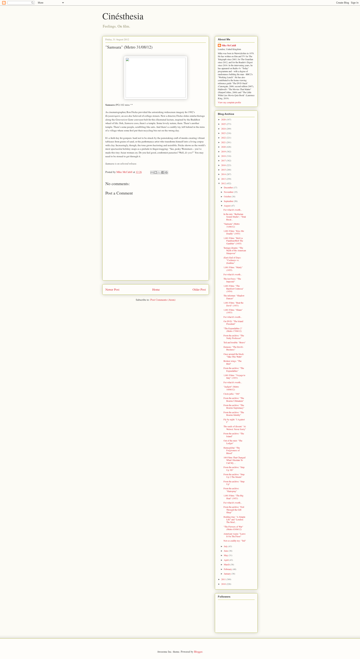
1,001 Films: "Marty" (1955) (233, 268)
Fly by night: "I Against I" (234, 420)
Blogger (198, 651)
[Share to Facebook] (163, 172)
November (229, 191)
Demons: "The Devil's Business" (233, 348)
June (226, 550)
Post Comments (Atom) (163, 299)
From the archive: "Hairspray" (231, 489)
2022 (223, 137)
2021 (223, 142)
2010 (223, 583)
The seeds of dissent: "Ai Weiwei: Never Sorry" (235, 427)
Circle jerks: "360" (232, 393)
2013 (223, 178)
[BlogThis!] (156, 172)
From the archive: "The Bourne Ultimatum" (234, 399)
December (228, 187)
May (226, 555)
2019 (223, 151)
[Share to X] (159, 172)
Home (156, 289)
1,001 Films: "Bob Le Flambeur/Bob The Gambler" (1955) (233, 240)
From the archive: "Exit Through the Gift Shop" (234, 509)
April (226, 559)
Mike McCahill (229, 45)
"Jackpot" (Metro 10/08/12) (231, 388)
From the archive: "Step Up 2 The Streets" (234, 475)
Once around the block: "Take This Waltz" (234, 355)
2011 (223, 579)
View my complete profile (229, 102)
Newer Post (112, 289)
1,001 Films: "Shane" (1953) (233, 311)
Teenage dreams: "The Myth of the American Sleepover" (235, 250)
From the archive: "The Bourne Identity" (234, 413)
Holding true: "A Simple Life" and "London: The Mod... (234, 519)
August (227, 205)
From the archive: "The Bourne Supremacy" (234, 406)
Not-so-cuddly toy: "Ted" (235, 540)
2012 (223, 183)
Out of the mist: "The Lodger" (233, 442)
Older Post (199, 289)
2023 (223, 133)
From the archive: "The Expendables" (234, 369)
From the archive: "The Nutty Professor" (234, 337)
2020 (223, 146)
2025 (223, 123)
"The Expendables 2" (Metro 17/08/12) (233, 329)
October (228, 196)
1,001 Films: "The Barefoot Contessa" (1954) (234, 288)
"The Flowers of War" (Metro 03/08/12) (233, 528)
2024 (223, 128)
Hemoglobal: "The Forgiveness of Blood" (232, 450)
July (226, 546)
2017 (223, 160)
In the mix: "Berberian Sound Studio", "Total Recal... (235, 216)
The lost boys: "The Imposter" (232, 280)
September (229, 201)
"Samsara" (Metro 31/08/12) (232, 225)
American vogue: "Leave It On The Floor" (234, 535)
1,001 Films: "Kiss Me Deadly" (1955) (234, 232)
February (228, 569)
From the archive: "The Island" (234, 435)
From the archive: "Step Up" (234, 482)
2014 (223, 174)
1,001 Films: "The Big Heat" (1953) (233, 497)
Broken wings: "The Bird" (233, 362)
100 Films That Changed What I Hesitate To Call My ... (234, 460)
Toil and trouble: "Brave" (235, 342)
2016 (223, 165)
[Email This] (152, 172)
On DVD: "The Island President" (233, 322)
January (227, 573)
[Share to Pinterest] (166, 172)
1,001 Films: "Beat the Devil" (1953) (233, 304)
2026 (223, 119)
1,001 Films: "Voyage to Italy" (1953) (234, 376)
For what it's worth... (233, 209)
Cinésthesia (122, 16)
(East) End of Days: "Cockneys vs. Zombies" (232, 260)
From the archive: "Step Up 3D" (234, 468)
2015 (223, 169)
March (227, 564)
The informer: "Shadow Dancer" (234, 297)
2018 (223, 155)
